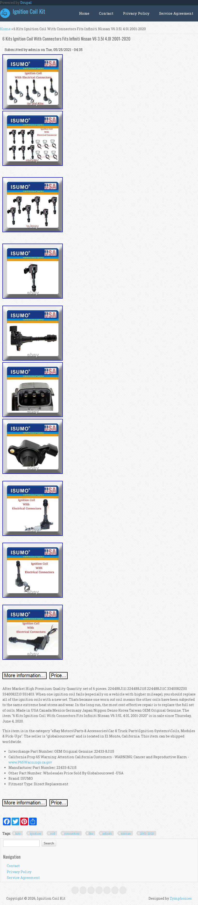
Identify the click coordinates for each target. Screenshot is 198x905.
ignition (35, 833)
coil (52, 833)
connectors (72, 833)
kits (18, 833)
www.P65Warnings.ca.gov (30, 762)
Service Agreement (176, 13)
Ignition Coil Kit (29, 11)
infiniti (107, 833)
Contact (106, 13)
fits (91, 833)
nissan (126, 833)
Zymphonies (181, 898)
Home (84, 13)
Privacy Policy (136, 13)
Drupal (26, 2)
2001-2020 (147, 833)
